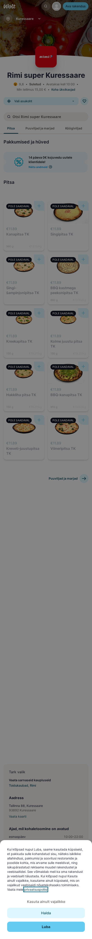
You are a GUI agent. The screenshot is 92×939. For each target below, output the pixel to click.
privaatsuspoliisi (35, 889)
